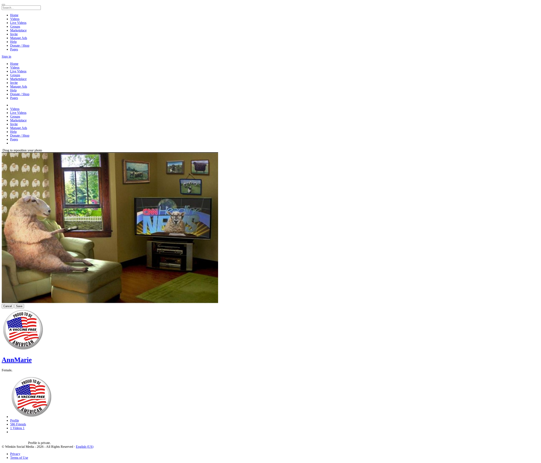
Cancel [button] (7, 306)
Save (19, 306)
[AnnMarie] (15, 439)
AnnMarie (17, 360)
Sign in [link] (6, 56)
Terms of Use (19, 457)
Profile (14, 420)
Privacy (15, 454)
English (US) (84, 446)
